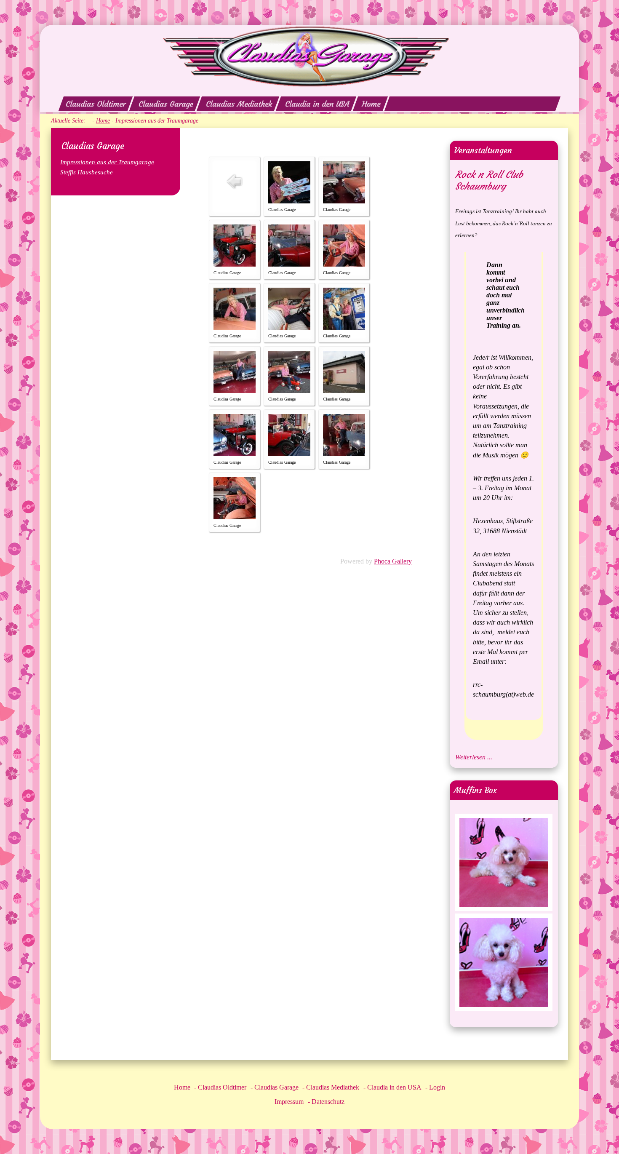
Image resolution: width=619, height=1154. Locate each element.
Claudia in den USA (317, 104)
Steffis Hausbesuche (86, 172)
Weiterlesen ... (473, 757)
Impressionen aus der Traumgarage (107, 162)
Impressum (289, 1101)
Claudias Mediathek (239, 104)
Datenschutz (328, 1101)
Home (371, 104)
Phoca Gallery (393, 561)
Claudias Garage (166, 104)
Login (437, 1087)
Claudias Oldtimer (95, 104)
